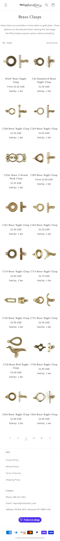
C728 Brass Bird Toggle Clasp (16, 366)
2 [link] (26, 438)
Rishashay (25, 538)
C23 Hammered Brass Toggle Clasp (44, 80)
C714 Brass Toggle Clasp (44, 271)
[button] (6, 5)
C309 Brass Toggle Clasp (44, 175)
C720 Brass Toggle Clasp (15, 317)
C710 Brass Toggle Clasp (15, 271)
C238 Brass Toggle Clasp (15, 128)
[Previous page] (10, 438)
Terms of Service (13, 473)
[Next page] (49, 438)
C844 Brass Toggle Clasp (15, 414)
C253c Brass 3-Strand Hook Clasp (16, 177)
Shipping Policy (13, 479)
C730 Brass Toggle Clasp (44, 364)
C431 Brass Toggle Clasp (15, 224)
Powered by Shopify (37, 538)
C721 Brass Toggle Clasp (44, 317)
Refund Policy (12, 466)
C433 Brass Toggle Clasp (44, 224)
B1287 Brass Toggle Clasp (16, 80)
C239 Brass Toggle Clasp (44, 128)
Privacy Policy (12, 460)
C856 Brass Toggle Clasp (44, 414)
